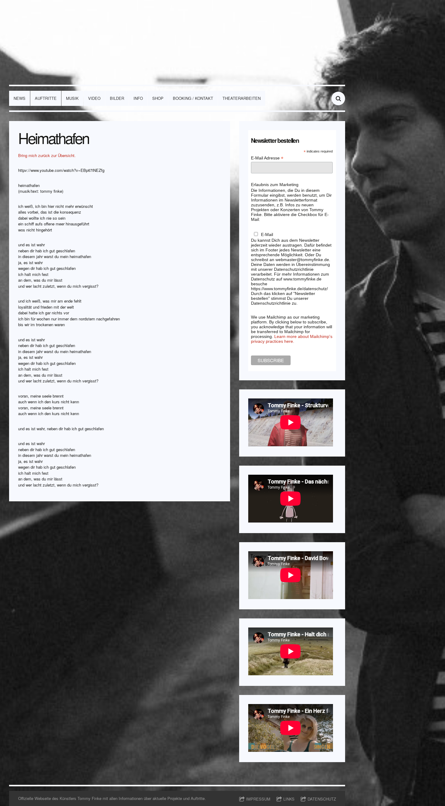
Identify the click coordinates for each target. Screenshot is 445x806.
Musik (72, 98)
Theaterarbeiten (241, 98)
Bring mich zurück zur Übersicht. (47, 155)
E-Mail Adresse (267, 158)
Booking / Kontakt (193, 98)
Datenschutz (322, 799)
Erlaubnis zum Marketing (274, 184)
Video (94, 98)
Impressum (258, 799)
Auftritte (46, 98)
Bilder (117, 98)
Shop (157, 98)
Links (289, 799)
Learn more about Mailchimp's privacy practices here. (291, 339)
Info (138, 98)
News (19, 98)
